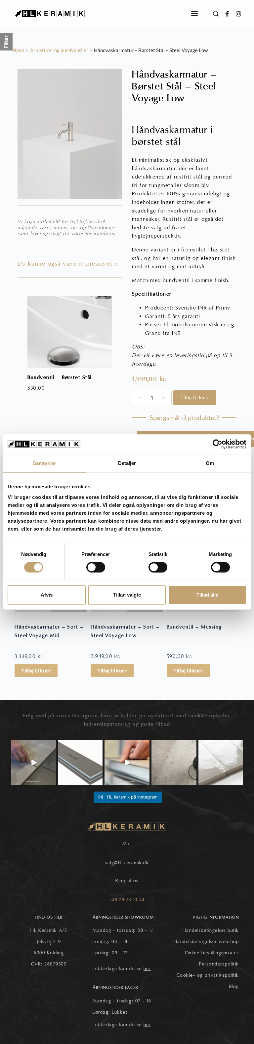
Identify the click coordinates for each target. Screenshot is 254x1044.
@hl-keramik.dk (131, 863)
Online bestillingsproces (212, 953)
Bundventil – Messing (194, 627)
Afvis (47, 595)
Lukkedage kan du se (122, 969)
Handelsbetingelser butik (211, 930)
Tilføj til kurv (195, 397)
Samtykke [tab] (44, 463)
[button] (194, 13)
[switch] (95, 567)
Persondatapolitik (219, 964)
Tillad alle (207, 595)
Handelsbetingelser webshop (206, 942)
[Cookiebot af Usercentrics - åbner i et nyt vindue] (217, 444)
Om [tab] (210, 463)
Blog (234, 987)
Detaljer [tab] (127, 463)
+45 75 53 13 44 (127, 900)
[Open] (33, 762)
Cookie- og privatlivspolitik (208, 975)
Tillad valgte (127, 595)
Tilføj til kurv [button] (36, 671)
